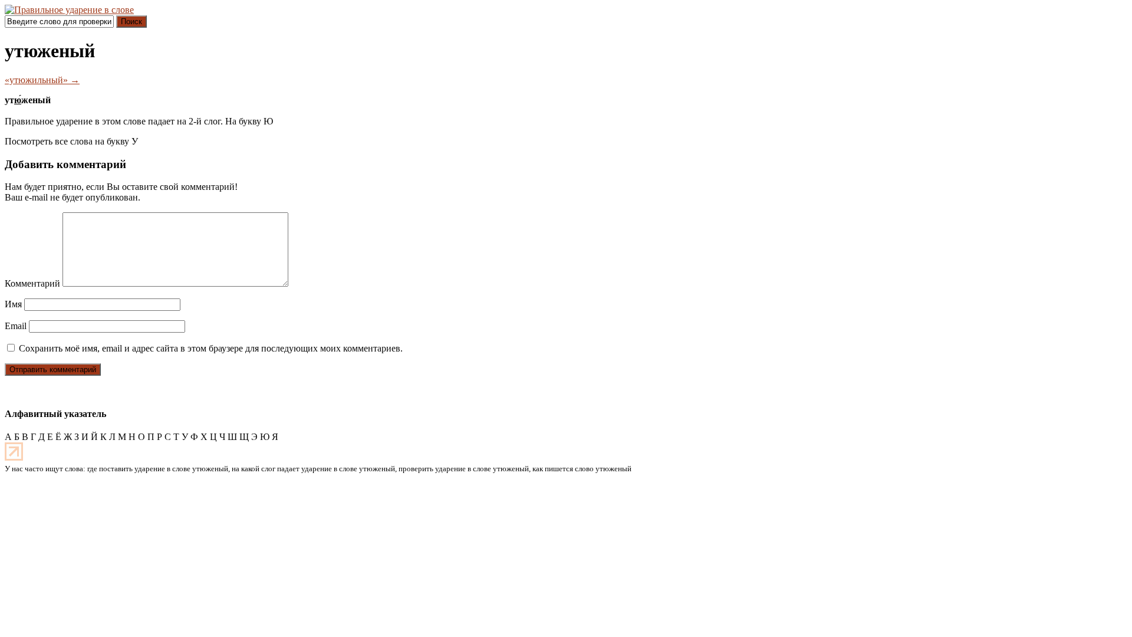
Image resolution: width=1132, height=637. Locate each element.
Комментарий (32, 283)
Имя (13, 304)
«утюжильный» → (42, 80)
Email (16, 326)
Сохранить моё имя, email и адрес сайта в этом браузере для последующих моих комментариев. (211, 348)
